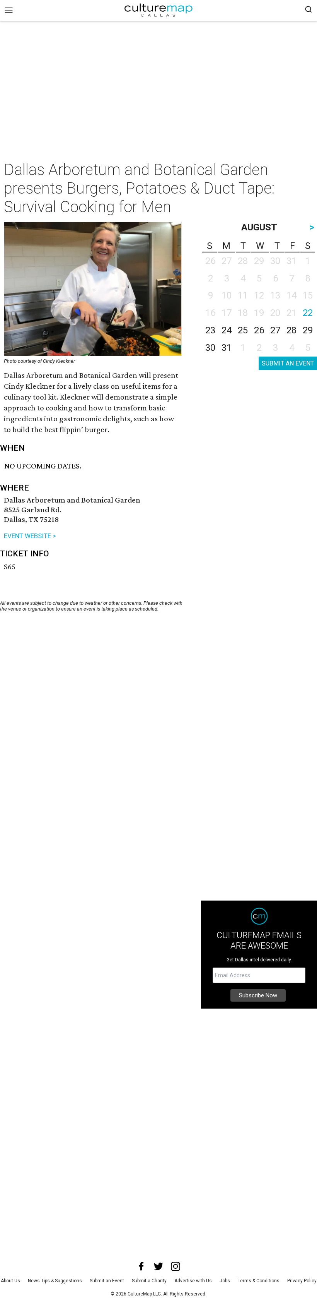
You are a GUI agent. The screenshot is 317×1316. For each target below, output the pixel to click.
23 (210, 330)
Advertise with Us (193, 1280)
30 (210, 347)
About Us (10, 1280)
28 (291, 330)
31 (227, 347)
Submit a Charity (149, 1280)
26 (259, 330)
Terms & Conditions (259, 1280)
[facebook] (141, 1266)
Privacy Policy (302, 1280)
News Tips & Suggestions (55, 1280)
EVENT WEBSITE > (30, 536)
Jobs (225, 1280)
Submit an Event (107, 1280)
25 (243, 330)
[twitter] (158, 1266)
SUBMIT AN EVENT (288, 363)
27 (275, 330)
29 (308, 330)
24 (227, 330)
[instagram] (175, 1266)
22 (308, 312)
